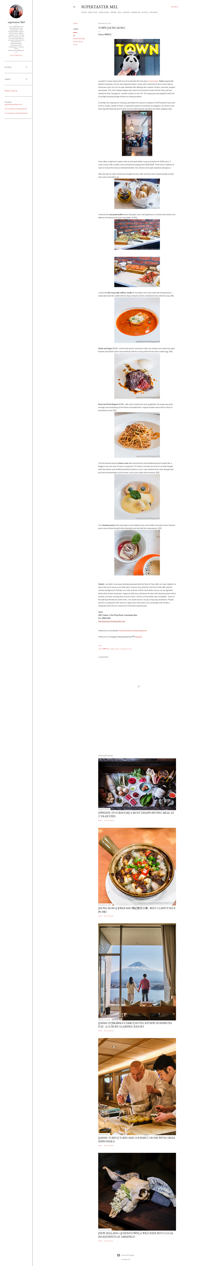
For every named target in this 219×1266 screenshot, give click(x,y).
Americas (135, 12)
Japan (113, 12)
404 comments (109, 820)
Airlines (154, 12)
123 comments (108, 1031)
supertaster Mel (99, 6)
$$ (74, 36)
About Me (92, 12)
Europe (126, 12)
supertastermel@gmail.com (13, 104)
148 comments (108, 1145)
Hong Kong (103, 12)
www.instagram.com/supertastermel (16, 113)
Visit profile (16, 55)
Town (75, 44)
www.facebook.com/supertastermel (133, 631)
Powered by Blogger (127, 1255)
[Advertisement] (137, 733)
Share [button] (75, 23)
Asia (119, 12)
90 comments (108, 1241)
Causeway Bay (79, 38)
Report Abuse (11, 91)
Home (84, 12)
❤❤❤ (75, 33)
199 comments (108, 916)
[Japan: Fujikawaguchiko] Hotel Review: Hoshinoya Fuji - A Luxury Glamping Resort (135, 1024)
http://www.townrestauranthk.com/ (111, 621)
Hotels (144, 12)
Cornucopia (153, 81)
